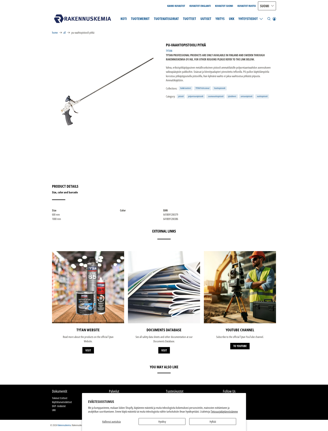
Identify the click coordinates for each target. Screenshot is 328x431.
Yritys (220, 18)
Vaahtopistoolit (219, 88)
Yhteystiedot (248, 18)
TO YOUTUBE (240, 346)
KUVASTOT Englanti (200, 6)
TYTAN (169, 51)
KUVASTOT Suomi (224, 6)
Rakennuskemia (64, 425)
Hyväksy (162, 421)
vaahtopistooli (262, 96)
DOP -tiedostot (59, 406)
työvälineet (232, 96)
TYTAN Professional (202, 88)
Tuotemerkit (140, 18)
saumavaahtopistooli (215, 96)
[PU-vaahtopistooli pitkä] (107, 90)
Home (55, 32)
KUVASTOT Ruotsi (246, 6)
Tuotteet (189, 18)
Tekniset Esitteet (59, 398)
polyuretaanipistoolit (195, 96)
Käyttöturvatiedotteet (62, 402)
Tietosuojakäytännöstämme (224, 411)
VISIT (88, 350)
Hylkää (213, 421)
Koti (124, 18)
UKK (231, 18)
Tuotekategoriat (166, 18)
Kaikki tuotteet (185, 88)
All (64, 32)
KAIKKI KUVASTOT (176, 6)
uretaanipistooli (246, 96)
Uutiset (205, 18)
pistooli (181, 96)
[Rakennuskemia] (82, 18)
